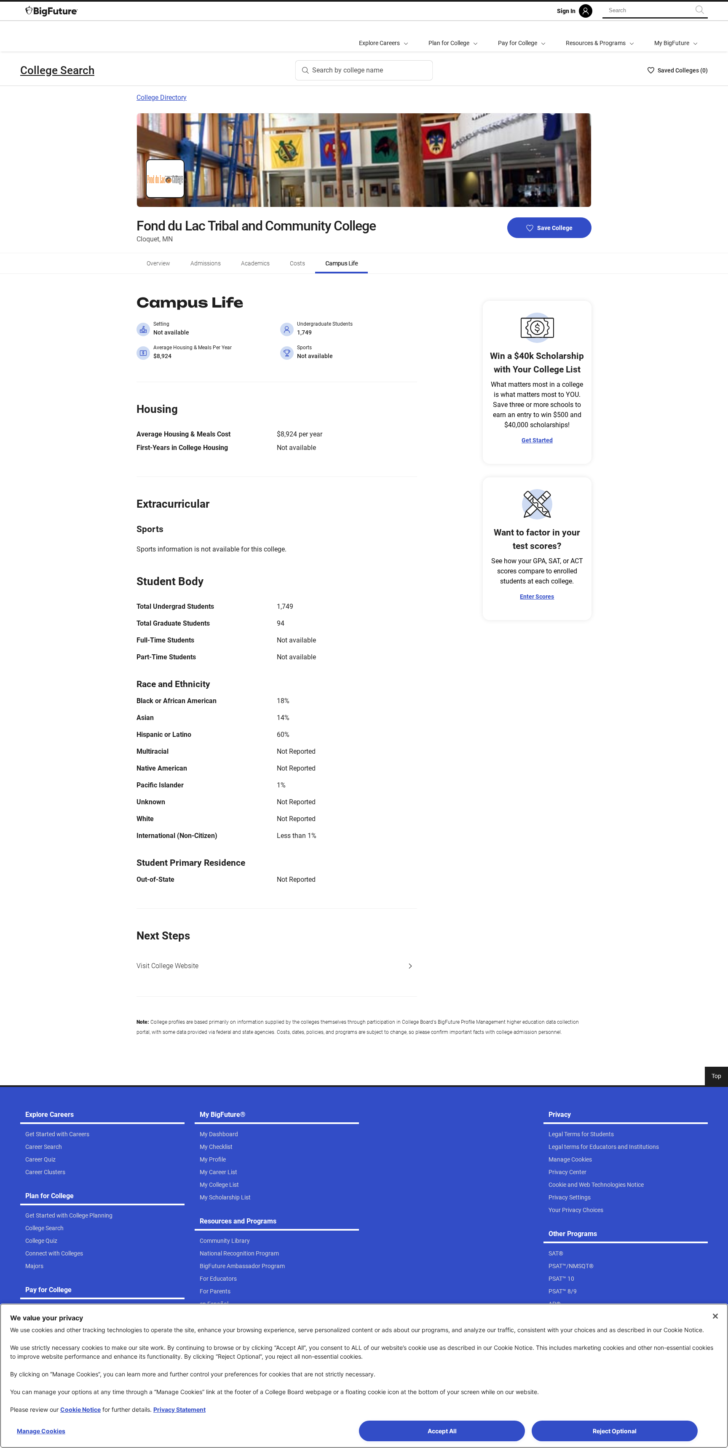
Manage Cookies (41, 1431)
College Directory (161, 98)
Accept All (442, 1431)
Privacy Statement (179, 1409)
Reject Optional (615, 1431)
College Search (57, 70)
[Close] (715, 1316)
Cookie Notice (80, 1409)
